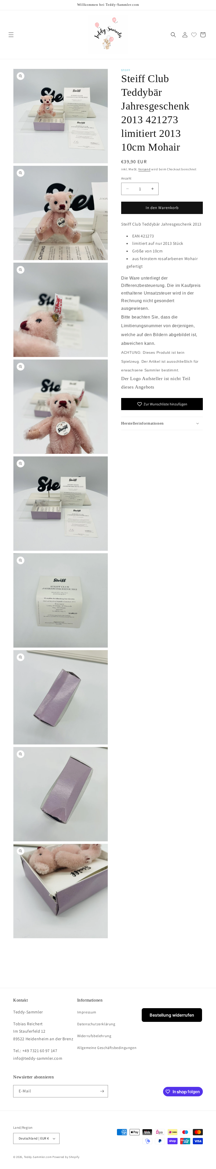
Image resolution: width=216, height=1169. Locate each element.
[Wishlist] (194, 35)
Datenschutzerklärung (96, 1024)
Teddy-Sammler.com (38, 1157)
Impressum (86, 1012)
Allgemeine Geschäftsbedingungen (107, 1047)
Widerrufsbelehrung (94, 1035)
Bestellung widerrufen (172, 1015)
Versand (144, 169)
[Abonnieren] (102, 1091)
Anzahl (126, 178)
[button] (11, 35)
